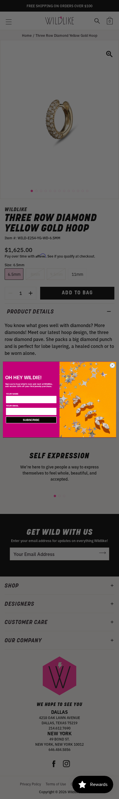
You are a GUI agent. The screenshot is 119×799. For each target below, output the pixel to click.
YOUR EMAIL (12, 406)
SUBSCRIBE (31, 420)
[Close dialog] (112, 365)
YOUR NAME (12, 394)
